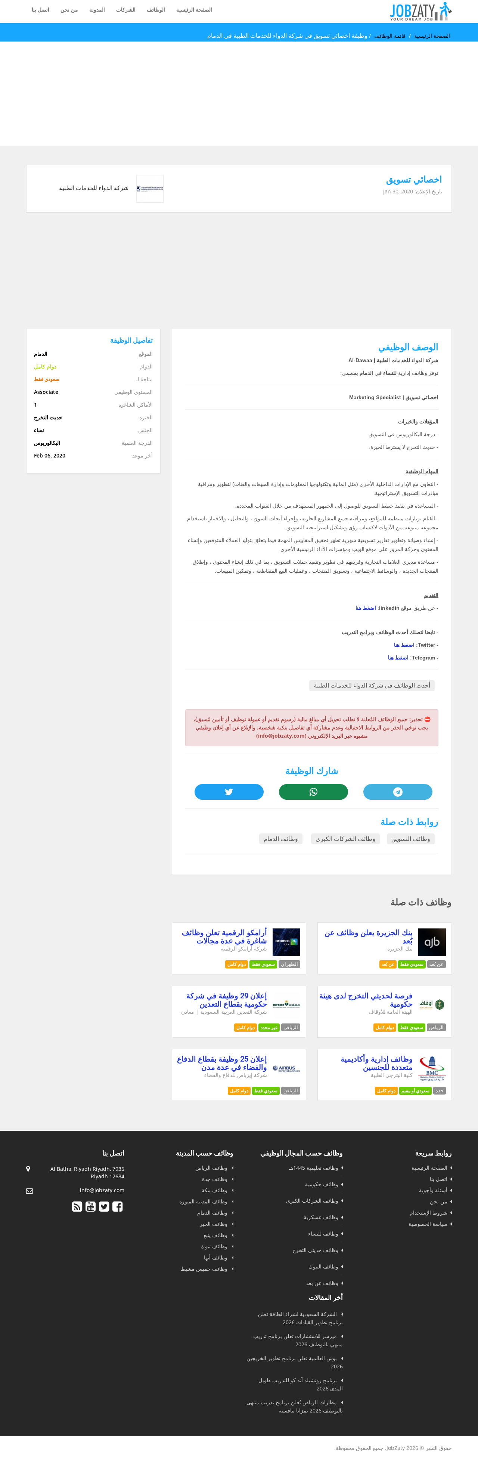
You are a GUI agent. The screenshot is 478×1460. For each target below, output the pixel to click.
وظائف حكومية (321, 1184)
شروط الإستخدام (428, 1212)
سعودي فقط (411, 964)
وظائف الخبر (214, 1223)
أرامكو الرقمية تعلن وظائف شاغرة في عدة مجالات (224, 936)
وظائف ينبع (216, 1235)
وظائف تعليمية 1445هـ (313, 1167)
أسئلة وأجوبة (433, 1190)
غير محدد (269, 1027)
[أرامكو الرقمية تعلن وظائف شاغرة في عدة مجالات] (287, 954)
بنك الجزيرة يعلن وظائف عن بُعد (369, 936)
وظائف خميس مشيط (205, 1268)
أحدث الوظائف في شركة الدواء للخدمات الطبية (372, 685)
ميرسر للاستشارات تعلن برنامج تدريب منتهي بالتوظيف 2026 (298, 1340)
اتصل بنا (40, 9)
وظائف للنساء (323, 1233)
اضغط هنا (366, 608)
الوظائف (156, 9)
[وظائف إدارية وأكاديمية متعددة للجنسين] (432, 1080)
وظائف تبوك (215, 1246)
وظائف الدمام (281, 838)
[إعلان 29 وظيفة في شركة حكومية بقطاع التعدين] (287, 1017)
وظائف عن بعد (322, 1282)
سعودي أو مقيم (415, 1090)
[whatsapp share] (313, 792)
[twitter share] (229, 792)
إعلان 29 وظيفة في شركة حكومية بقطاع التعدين (226, 999)
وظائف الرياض (212, 1167)
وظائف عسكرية (321, 1217)
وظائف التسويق (410, 838)
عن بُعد (388, 964)
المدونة (97, 9)
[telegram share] (397, 792)
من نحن (69, 9)
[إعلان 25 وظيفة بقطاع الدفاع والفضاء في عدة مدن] (287, 1080)
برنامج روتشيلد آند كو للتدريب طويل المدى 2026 (300, 1384)
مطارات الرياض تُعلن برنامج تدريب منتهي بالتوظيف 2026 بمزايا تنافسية (294, 1406)
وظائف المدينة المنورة (204, 1201)
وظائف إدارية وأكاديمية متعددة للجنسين (377, 1063)
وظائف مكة (215, 1190)
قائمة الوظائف (390, 36)
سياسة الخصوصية (428, 1223)
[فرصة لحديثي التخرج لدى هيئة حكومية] (432, 1017)
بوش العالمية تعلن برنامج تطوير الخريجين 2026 (294, 1362)
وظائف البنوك (323, 1266)
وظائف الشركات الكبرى (345, 838)
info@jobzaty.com (102, 1190)
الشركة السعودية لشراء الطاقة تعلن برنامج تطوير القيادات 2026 (300, 1318)
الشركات (126, 9)
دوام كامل (236, 964)
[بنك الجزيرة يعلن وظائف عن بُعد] (432, 954)
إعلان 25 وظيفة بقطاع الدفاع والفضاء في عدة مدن (222, 1063)
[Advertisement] (254, 94)
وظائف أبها (216, 1257)
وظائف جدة (215, 1178)
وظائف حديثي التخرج (315, 1250)
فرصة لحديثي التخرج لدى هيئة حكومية (366, 999)
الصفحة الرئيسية (194, 9)
